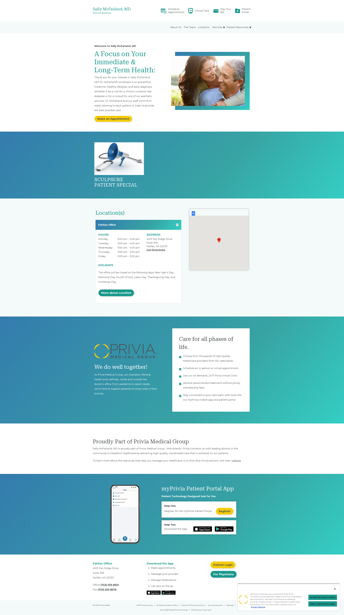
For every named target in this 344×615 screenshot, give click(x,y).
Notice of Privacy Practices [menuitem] (193, 605)
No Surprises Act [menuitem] (215, 605)
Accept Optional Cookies (322, 597)
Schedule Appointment (176, 11)
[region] (289, 597)
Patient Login (223, 564)
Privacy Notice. (258, 607)
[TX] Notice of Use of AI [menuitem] (201, 610)
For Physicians (223, 574)
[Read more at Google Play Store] (224, 529)
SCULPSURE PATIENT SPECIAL (115, 182)
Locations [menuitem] (204, 27)
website (236, 460)
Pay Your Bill (225, 11)
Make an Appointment (113, 118)
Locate (193, 213)
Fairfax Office (107, 224)
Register (225, 511)
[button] (219, 240)
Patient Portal (246, 11)
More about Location (116, 292)
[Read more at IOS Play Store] (202, 529)
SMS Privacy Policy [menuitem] (145, 605)
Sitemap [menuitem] (230, 605)
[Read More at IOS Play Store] (154, 592)
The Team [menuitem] (190, 27)
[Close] (335, 589)
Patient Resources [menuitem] (238, 27)
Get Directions (155, 249)
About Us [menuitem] (175, 27)
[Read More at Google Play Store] (169, 592)
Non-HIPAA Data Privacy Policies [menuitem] (174, 610)
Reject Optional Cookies (322, 604)
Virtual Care (202, 10)
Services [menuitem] (217, 27)
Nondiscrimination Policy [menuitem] (167, 605)
